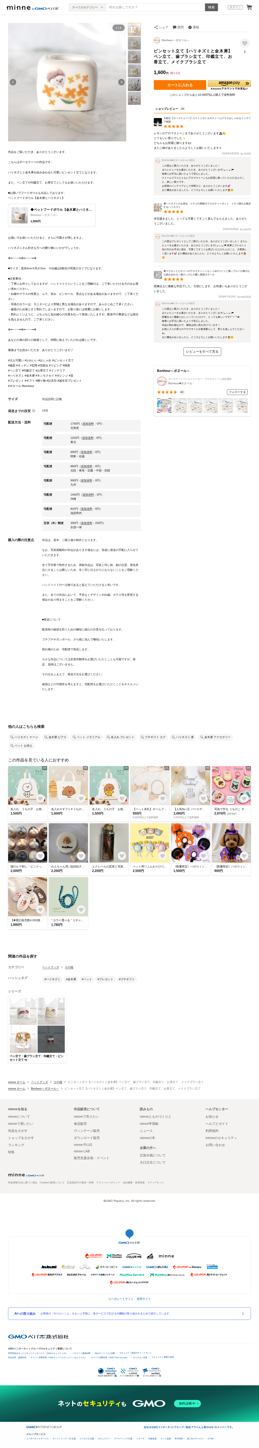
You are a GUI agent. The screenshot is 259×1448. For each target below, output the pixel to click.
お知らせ (212, 1116)
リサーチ (140, 1438)
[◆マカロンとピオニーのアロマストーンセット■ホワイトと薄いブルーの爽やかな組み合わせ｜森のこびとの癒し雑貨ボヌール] (202, 278)
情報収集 (153, 1438)
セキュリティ (104, 1438)
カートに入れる (180, 85)
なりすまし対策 (140, 1357)
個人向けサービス (195, 1438)
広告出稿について (153, 1155)
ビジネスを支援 (87, 1438)
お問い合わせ (215, 1145)
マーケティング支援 (123, 1438)
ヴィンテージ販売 (87, 1130)
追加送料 (88, 423)
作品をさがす (18, 1130)
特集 (11, 1152)
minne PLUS (83, 1144)
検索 (211, 7)
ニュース (146, 1130)
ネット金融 (166, 1438)
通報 (196, 27)
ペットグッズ (50, 967)
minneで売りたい (86, 1116)
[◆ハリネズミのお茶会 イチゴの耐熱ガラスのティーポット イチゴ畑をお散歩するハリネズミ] (202, 210)
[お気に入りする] (245, 43)
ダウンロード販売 (87, 1138)
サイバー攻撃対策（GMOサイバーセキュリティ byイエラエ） (59, 1357)
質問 (180, 27)
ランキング (16, 1145)
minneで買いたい (20, 1123)
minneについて (19, 1116)
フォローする (237, 392)
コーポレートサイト (121, 1298)
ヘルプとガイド (217, 1123)
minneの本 (147, 1138)
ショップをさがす (21, 1138)
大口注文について (153, 1162)
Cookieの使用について (52, 1182)
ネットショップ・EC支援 (64, 1438)
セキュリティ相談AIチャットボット (135, 1353)
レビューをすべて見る (202, 351)
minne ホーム (16, 1082)
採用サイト (144, 1298)
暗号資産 (179, 1438)
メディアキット (155, 1182)
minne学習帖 (149, 1123)
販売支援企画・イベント (91, 1158)
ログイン (235, 7)
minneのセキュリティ (221, 1138)
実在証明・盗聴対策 (17, 1357)
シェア (163, 27)
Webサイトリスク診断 (105, 1353)
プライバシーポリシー (108, 1182)
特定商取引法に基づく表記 (22, 1182)
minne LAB (82, 1151)
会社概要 (128, 1182)
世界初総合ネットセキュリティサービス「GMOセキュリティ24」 (38, 1353)
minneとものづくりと (155, 1116)
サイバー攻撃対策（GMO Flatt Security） (110, 1357)
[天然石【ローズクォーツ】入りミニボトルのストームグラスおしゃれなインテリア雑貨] (202, 125)
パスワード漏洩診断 (81, 1353)
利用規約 (212, 1130)
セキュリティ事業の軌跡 (163, 1357)
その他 (69, 967)
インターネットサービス (37, 1438)
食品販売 (80, 1123)
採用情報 (140, 1182)
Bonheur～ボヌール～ (176, 40)
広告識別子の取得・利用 (80, 1182)
